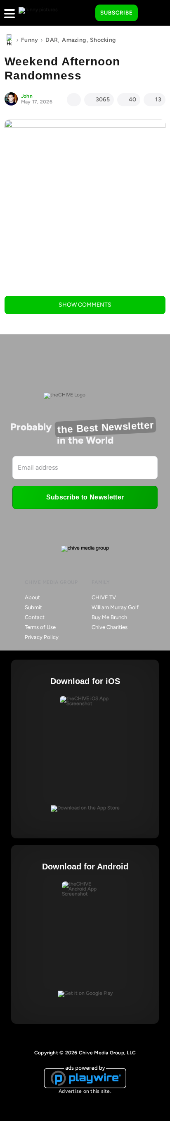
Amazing (74, 39)
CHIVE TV (104, 597)
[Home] (9, 40)
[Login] (151, 13)
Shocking (103, 39)
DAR (51, 39)
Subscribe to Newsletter (85, 497)
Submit (33, 607)
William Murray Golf (115, 607)
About (32, 597)
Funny (29, 39)
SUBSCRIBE (116, 13)
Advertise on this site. (85, 1091)
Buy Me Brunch (109, 617)
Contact (35, 617)
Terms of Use (40, 627)
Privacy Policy (42, 637)
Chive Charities (110, 627)
